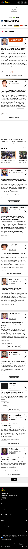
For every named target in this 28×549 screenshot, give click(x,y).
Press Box (3, 536)
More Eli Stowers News (14, 273)
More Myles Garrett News (14, 307)
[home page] (6, 2)
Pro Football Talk (11, 304)
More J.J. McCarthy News (14, 346)
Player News (16, 25)
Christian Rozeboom (6, 71)
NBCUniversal (8, 539)
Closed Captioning (12, 535)
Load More (14, 479)
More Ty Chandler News (14, 474)
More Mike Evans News (14, 377)
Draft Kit (24, 25)
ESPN (9, 235)
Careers (7, 535)
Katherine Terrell (15, 470)
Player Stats (12, 44)
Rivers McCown (5, 340)
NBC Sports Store (23, 535)
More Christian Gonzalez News (14, 238)
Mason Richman (4, 405)
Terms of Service (19, 537)
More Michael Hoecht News (14, 75)
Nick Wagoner (14, 374)
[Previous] (23, 148)
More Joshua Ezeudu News (14, 201)
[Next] (26, 148)
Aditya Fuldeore (20, 108)
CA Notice (13, 537)
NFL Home (4, 25)
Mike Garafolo (10, 110)
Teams (9, 25)
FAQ (18, 535)
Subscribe (4, 498)
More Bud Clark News (14, 409)
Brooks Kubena (10, 270)
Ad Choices (8, 536)
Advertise (3, 535)
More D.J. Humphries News (14, 443)
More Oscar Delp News (14, 117)
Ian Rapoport (16, 194)
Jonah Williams (16, 71)
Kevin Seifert (10, 343)
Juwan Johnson (5, 113)
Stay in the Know (4, 493)
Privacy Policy (13, 536)
